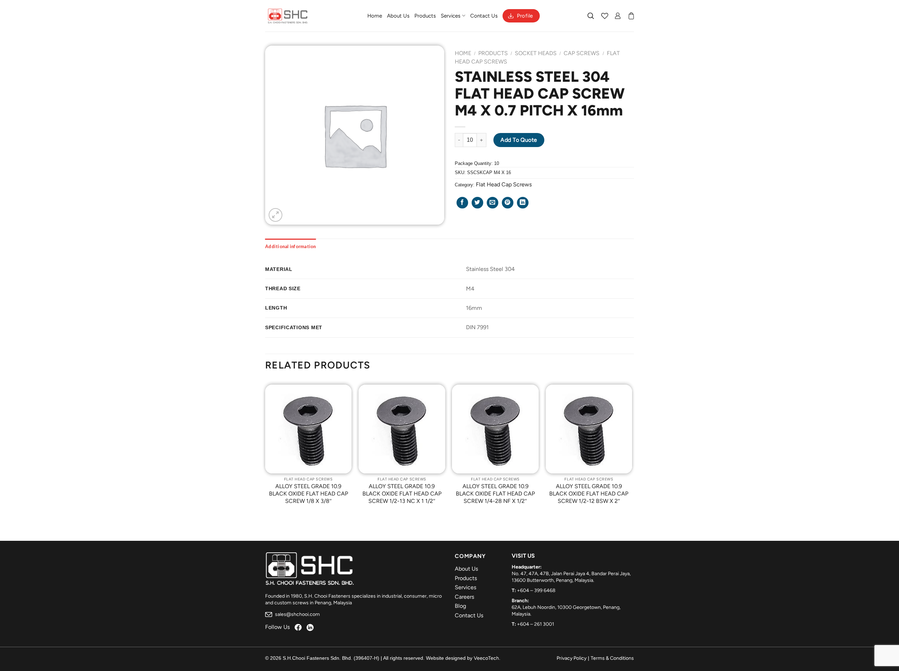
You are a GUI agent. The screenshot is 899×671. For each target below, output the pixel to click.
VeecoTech (486, 658)
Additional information (290, 246)
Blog (460, 606)
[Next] (631, 449)
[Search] (591, 15)
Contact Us (484, 16)
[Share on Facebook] (462, 202)
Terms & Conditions (612, 658)
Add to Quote (518, 140)
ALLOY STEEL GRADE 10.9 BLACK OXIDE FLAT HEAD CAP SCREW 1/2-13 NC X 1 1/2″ (401, 493)
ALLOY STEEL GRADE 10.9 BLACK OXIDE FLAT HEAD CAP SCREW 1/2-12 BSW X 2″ (588, 493)
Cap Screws (581, 53)
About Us (398, 16)
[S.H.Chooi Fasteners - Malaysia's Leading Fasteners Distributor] (288, 15)
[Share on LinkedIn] (523, 202)
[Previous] (265, 449)
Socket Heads (536, 53)
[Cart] (631, 16)
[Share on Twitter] (477, 202)
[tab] (290, 246)
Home (374, 16)
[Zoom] (275, 215)
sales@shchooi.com (297, 614)
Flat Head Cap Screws (504, 184)
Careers (464, 596)
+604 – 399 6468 (536, 590)
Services (450, 16)
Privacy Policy (571, 658)
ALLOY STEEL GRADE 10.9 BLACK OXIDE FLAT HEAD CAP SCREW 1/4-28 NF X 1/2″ (495, 493)
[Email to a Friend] (492, 202)
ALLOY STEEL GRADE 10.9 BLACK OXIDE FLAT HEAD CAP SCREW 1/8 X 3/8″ (308, 493)
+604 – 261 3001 (535, 624)
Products (425, 16)
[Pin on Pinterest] (507, 202)
